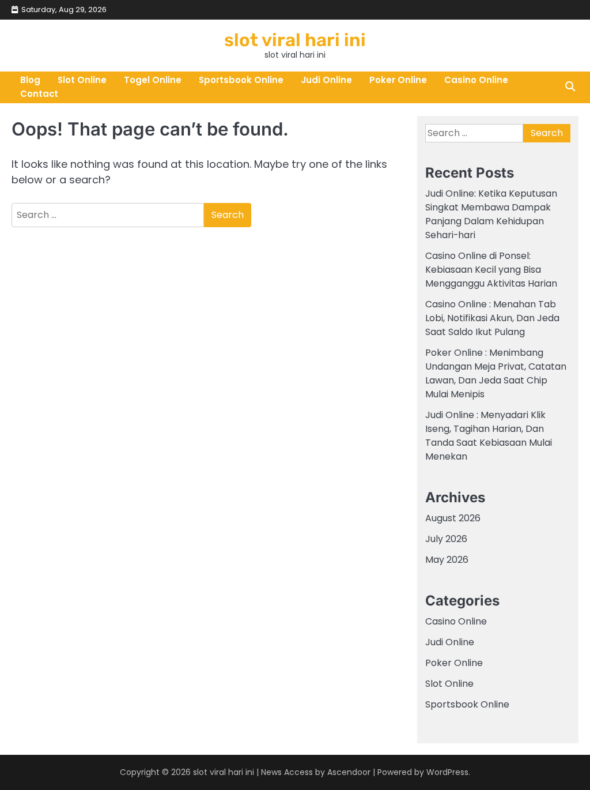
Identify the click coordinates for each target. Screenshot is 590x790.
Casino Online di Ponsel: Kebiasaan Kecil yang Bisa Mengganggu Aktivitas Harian (491, 269)
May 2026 (446, 559)
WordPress (447, 772)
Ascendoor (348, 772)
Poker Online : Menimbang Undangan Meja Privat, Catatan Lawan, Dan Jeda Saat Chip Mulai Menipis (495, 373)
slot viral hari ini (295, 40)
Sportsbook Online (241, 80)
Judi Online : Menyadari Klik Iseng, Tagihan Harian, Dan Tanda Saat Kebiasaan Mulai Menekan (488, 435)
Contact (39, 94)
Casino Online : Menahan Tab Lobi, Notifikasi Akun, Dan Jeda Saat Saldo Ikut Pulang (492, 318)
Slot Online (82, 80)
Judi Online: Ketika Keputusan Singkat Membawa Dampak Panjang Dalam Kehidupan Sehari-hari (491, 214)
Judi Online (326, 80)
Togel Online (152, 80)
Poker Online (398, 80)
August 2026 (453, 518)
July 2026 (446, 539)
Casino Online (476, 80)
